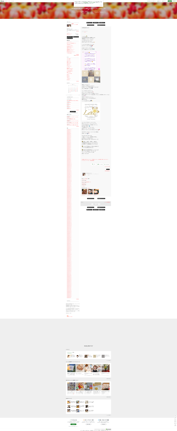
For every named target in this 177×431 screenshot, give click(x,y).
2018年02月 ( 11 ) (69, 255)
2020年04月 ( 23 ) (69, 223)
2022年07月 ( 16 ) (69, 190)
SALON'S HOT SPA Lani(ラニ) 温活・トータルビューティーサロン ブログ (88, 9)
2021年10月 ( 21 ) (69, 201)
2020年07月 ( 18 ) (69, 219)
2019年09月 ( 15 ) (69, 232)
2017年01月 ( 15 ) (69, 271)
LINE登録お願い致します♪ (85, 27)
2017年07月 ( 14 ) (69, 264)
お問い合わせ (87, 430)
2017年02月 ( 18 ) (69, 270)
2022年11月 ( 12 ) (69, 185)
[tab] (69, 352)
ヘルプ (110, 430)
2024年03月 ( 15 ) (69, 165)
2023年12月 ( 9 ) (69, 169)
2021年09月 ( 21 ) (69, 202)
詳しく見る (88, 424)
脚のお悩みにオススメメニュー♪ (71, 51)
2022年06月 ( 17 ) (69, 191)
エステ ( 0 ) (68, 67)
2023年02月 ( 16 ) (69, 181)
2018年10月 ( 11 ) (69, 245)
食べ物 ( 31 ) (68, 79)
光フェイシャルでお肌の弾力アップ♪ (71, 43)
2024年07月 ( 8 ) (69, 160)
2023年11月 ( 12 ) (69, 170)
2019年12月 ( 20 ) (69, 228)
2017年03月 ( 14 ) (69, 269)
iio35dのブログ (69, 104)
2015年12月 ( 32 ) (69, 287)
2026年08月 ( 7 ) (69, 129)
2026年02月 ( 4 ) (69, 137)
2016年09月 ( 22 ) (69, 276)
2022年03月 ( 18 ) (69, 195)
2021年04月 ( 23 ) (69, 208)
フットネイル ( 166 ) (69, 73)
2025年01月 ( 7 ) (69, 153)
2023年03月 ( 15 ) (69, 180)
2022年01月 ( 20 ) (69, 197)
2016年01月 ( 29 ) (69, 286)
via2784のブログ (69, 102)
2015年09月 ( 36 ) (69, 291)
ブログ (86, 178)
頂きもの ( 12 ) (68, 63)
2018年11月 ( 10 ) (69, 244)
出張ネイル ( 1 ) (69, 61)
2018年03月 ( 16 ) (69, 254)
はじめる (73, 424)
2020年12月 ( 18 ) (69, 213)
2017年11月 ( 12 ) (69, 259)
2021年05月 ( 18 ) (69, 207)
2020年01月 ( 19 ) (69, 227)
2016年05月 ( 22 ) (69, 281)
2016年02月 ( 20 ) (69, 285)
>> (74, 84)
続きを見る (77, 31)
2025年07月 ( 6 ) (69, 145)
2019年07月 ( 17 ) (69, 234)
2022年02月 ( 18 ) (69, 196)
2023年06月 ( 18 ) (69, 176)
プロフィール (73, 24)
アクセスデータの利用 (97, 430)
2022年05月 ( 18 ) (69, 192)
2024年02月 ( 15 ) (69, 166)
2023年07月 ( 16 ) (69, 175)
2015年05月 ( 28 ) (69, 296)
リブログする (107, 164)
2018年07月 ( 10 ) (69, 249)
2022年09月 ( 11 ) (69, 187)
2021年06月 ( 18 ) (69, 206)
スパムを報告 (83, 430)
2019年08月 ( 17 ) (69, 233)
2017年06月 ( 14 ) (69, 265)
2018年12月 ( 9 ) (69, 243)
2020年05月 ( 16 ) (69, 222)
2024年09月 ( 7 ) (69, 158)
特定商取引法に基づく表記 (104, 430)
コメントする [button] (100, 164)
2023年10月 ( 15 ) (69, 171)
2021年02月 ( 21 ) (69, 211)
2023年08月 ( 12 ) (69, 174)
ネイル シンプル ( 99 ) (69, 69)
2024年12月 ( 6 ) (69, 154)
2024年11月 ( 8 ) (69, 155)
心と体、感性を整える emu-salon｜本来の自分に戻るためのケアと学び (73, 100)
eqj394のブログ (69, 108)
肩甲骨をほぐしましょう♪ (70, 50)
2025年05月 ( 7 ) (69, 148)
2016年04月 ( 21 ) (69, 282)
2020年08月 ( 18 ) (69, 218)
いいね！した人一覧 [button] (107, 166)
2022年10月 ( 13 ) (69, 186)
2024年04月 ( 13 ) (69, 164)
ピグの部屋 (76, 24)
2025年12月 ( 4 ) (69, 139)
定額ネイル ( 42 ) (69, 62)
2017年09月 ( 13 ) (69, 261)
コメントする (96, 204)
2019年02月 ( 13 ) (69, 240)
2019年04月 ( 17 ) (69, 238)
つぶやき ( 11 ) (68, 78)
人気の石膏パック (69, 44)
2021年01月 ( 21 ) (69, 212)
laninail (72, 23)
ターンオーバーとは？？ (70, 45)
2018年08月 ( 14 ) (69, 248)
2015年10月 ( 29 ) (69, 290)
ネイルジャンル (68, 34)
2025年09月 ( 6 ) (69, 143)
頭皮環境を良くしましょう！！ (71, 49)
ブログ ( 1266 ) (69, 58)
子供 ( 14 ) (68, 77)
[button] (175, 425)
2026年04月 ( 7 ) (69, 134)
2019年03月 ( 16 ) (69, 239)
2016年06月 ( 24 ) (69, 280)
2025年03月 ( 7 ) (69, 150)
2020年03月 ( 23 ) (69, 224)
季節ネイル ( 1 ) (69, 72)
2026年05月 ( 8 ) (69, 133)
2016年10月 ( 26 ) (69, 275)
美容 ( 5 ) (68, 74)
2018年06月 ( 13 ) (69, 250)
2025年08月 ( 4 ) (69, 144)
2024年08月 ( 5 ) (69, 159)
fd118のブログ (68, 106)
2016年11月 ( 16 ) (69, 274)
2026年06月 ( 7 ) (69, 132)
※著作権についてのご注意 (69, 316)
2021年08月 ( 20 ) (69, 203)
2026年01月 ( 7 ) (69, 138)
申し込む (103, 424)
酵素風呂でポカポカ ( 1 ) (70, 68)
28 (75, 91)
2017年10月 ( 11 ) (69, 260)
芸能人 (73, 352)
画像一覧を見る (77, 55)
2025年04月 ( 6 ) (69, 149)
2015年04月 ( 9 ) (69, 297)
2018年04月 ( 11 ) (69, 253)
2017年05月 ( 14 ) (69, 266)
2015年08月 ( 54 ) (69, 292)
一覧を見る (77, 54)
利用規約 (92, 430)
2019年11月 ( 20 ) (69, 229)
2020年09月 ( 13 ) (69, 217)
